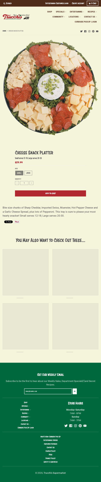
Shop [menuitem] (49, 12)
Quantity (18, 179)
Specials (25, 406)
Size (16, 169)
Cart (94, 3)
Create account (78, 3)
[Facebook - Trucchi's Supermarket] (85, 31)
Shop (25, 402)
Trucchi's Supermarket (55, 472)
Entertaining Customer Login (56, 3)
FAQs (50, 454)
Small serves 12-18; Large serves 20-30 (28, 158)
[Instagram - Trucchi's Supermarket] (89, 31)
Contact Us (25, 424)
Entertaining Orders (50, 440)
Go (74, 391)
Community (24, 417)
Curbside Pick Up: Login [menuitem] (86, 22)
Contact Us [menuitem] (89, 17)
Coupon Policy (50, 451)
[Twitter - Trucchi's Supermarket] (81, 31)
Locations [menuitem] (74, 17)
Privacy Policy (50, 458)
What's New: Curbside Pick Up (50, 436)
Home (4, 31)
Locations (24, 420)
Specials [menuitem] (60, 12)
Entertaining (24, 409)
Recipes (24, 413)
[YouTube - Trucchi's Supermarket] (97, 31)
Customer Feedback (50, 444)
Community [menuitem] (57, 17)
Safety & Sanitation (50, 462)
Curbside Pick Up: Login (26, 427)
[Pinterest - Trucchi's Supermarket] (93, 31)
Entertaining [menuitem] (76, 12)
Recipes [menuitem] (91, 12)
